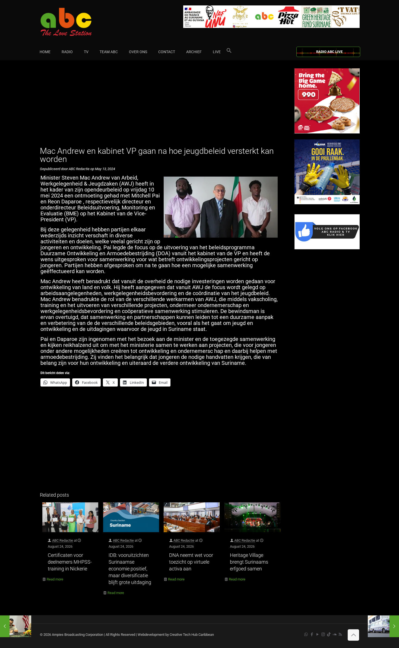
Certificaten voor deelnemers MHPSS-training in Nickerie (70, 562)
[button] (229, 52)
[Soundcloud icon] (334, 634)
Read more (55, 579)
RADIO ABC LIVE (329, 52)
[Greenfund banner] (327, 203)
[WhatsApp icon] (306, 634)
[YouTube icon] (317, 634)
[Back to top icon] (353, 635)
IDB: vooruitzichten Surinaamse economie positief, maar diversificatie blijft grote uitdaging (130, 568)
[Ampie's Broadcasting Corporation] (76, 22)
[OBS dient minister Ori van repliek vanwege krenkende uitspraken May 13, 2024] (383, 626)
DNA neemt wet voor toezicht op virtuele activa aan (191, 562)
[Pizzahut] (327, 132)
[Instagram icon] (323, 634)
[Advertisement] (161, 106)
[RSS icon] (340, 634)
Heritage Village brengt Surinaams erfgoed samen (249, 562)
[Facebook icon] (312, 634)
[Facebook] (327, 248)
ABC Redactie (62, 540)
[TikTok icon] (329, 634)
